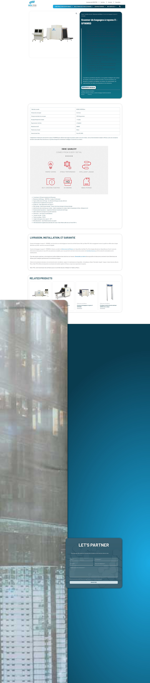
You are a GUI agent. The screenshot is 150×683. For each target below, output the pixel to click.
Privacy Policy (90, 579)
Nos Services (111, 6)
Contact (110, 2)
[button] (120, 6)
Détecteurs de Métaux (97, 14)
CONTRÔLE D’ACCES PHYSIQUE (63, 6)
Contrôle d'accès (88, 14)
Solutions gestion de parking (83, 6)
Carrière (103, 2)
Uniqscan (90, 94)
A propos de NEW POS (91, 2)
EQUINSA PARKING (99, 6)
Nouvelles (117, 2)
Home (82, 14)
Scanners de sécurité (106, 92)
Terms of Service (97, 579)
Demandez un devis (80, 256)
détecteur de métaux (90, 92)
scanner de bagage (98, 92)
